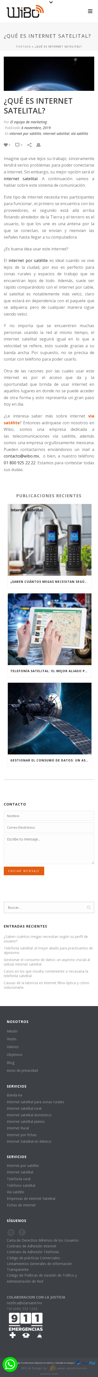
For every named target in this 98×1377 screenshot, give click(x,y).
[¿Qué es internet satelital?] (49, 74)
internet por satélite (25, 133)
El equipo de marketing (28, 122)
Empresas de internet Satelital (31, 1198)
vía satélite (79, 133)
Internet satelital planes (26, 1121)
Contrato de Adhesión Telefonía (33, 1251)
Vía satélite (15, 1192)
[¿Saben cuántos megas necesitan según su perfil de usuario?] (49, 540)
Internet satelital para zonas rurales (35, 1101)
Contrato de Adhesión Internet (31, 1246)
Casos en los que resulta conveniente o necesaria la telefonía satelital (46, 973)
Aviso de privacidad (22, 1070)
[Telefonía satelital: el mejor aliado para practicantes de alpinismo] (49, 629)
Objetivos (14, 1054)
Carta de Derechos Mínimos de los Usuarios (43, 1240)
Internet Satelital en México (29, 1141)
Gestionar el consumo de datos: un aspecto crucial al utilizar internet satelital (50, 760)
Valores (13, 1046)
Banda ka (14, 1095)
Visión (11, 1039)
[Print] (40, 144)
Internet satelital (20, 1172)
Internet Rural (18, 1128)
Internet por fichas (22, 1134)
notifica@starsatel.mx (24, 1302)
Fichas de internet (21, 1205)
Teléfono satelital (21, 1185)
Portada (23, 46)
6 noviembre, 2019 (36, 127)
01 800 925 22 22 (19, 463)
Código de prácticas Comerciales (33, 1257)
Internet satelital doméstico (29, 1115)
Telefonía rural (18, 1178)
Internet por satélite (23, 1165)
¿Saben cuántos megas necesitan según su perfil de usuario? (50, 582)
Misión (12, 1031)
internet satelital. (21, 178)
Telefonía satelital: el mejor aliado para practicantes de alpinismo (50, 671)
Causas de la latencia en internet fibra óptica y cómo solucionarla (46, 985)
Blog (10, 1062)
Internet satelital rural (24, 1108)
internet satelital (56, 133)
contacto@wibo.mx (21, 456)
